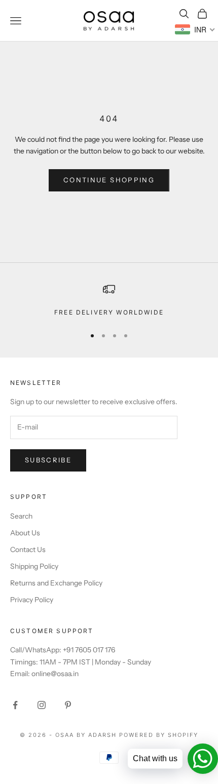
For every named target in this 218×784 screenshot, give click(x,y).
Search (21, 516)
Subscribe (48, 460)
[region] (109, 300)
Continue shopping (109, 180)
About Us (25, 532)
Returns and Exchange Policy (56, 582)
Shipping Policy (34, 566)
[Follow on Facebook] (15, 705)
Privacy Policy (31, 599)
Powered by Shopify (158, 734)
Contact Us (28, 549)
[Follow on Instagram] (42, 705)
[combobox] (195, 29)
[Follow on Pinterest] (68, 705)
